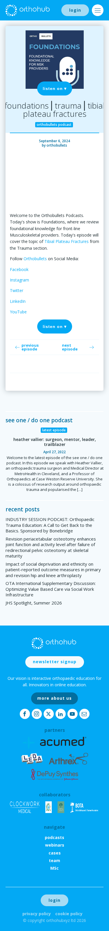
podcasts (54, 837)
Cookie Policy (69, 913)
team (54, 860)
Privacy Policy (36, 913)
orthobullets (57, 145)
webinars (54, 845)
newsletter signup (54, 661)
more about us (54, 698)
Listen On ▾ (55, 88)
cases (55, 853)
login (75, 10)
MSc (54, 868)
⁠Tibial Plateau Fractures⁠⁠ (66, 241)
